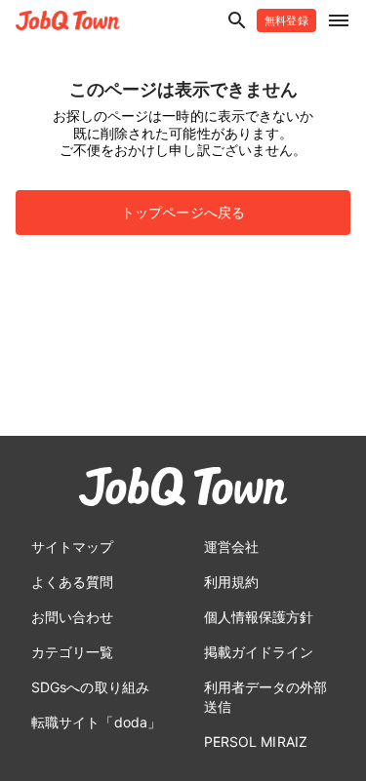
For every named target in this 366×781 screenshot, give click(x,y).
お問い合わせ (72, 616)
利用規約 (231, 581)
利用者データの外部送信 (266, 697)
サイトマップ (72, 546)
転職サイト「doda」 (96, 722)
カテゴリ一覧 (72, 652)
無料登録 (286, 20)
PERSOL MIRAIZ (255, 741)
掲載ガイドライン (259, 652)
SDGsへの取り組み (90, 687)
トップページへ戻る (183, 212)
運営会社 (231, 546)
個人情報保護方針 (259, 616)
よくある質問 (72, 581)
